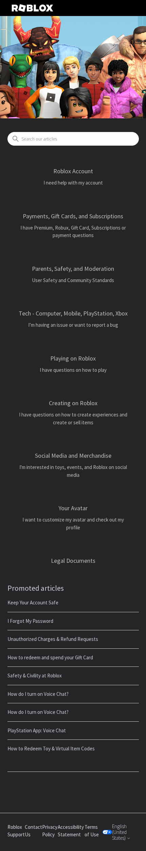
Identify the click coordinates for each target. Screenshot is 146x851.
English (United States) (119, 832)
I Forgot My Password (30, 621)
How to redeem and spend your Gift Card (50, 657)
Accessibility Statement (71, 831)
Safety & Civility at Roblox (34, 675)
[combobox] (73, 139)
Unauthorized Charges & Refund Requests (52, 639)
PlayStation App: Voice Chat (36, 730)
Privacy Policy (49, 831)
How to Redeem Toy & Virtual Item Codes (51, 748)
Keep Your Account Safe (32, 602)
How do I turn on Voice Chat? (38, 694)
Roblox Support (16, 831)
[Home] (32, 8)
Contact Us (33, 831)
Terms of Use (92, 831)
